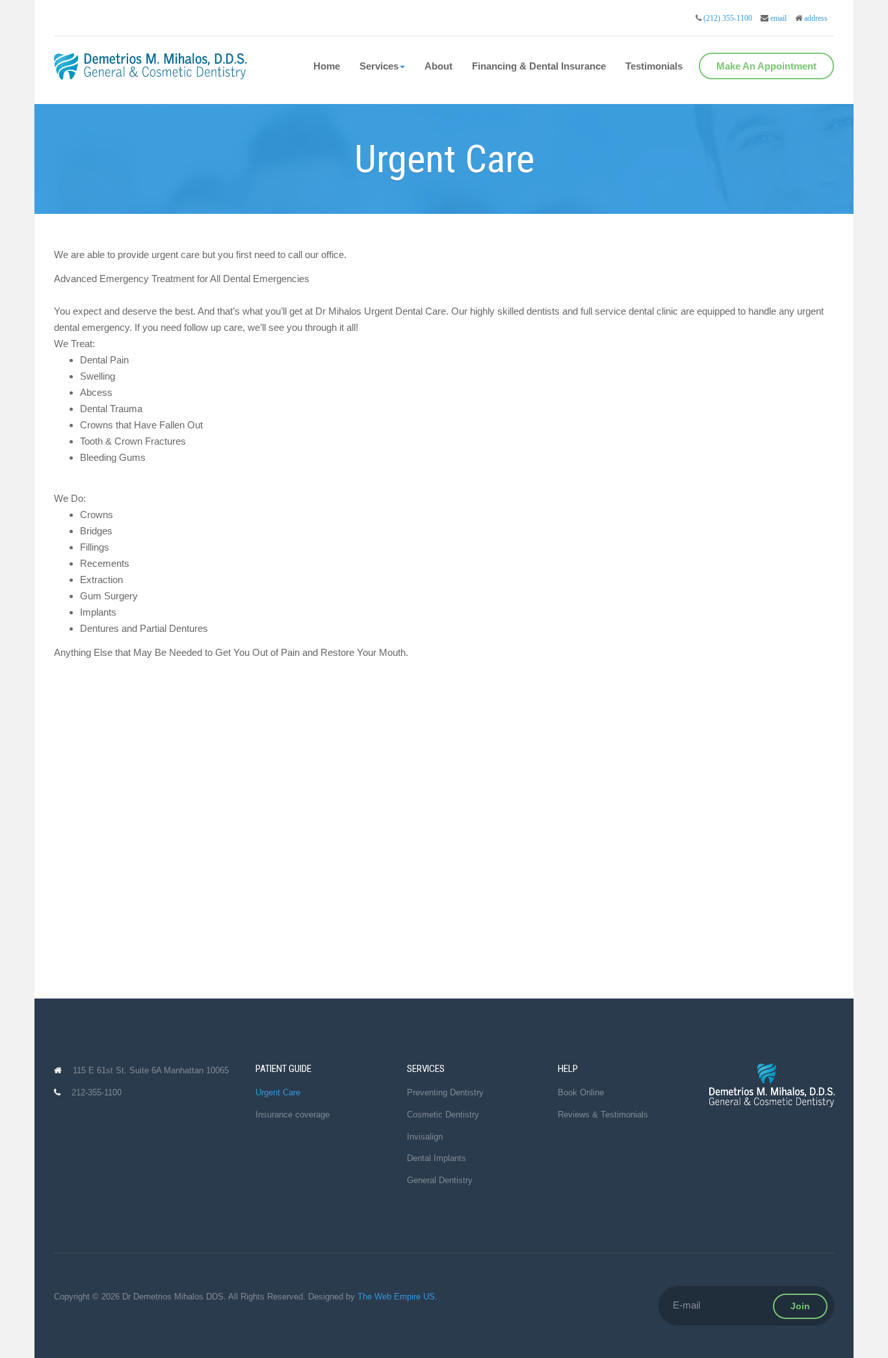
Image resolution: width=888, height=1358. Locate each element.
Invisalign (425, 1137)
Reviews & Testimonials (603, 1114)
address (816, 18)
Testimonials (654, 66)
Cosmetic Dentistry (443, 1114)
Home (326, 66)
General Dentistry (440, 1180)
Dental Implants (436, 1158)
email (778, 18)
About (438, 66)
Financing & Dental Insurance (539, 66)
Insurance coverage (292, 1114)
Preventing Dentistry (445, 1092)
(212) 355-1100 (727, 18)
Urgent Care (277, 1092)
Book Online (581, 1092)
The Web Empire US (396, 1296)
